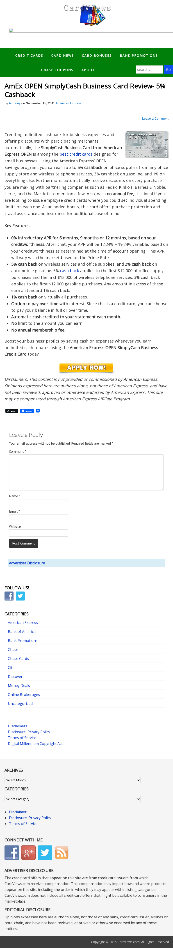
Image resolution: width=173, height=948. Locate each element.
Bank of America (22, 631)
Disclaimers (17, 726)
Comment (17, 451)
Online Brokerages (24, 694)
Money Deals (19, 685)
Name (14, 496)
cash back (69, 270)
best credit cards (76, 154)
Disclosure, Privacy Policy (29, 731)
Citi (10, 667)
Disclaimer (18, 811)
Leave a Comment (155, 118)
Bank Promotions (23, 640)
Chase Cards (18, 658)
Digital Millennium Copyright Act (35, 743)
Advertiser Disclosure (27, 562)
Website (15, 526)
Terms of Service (22, 737)
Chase (13, 649)
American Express (69, 103)
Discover (15, 676)
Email (14, 511)
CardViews (86, 14)
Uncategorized (20, 703)
